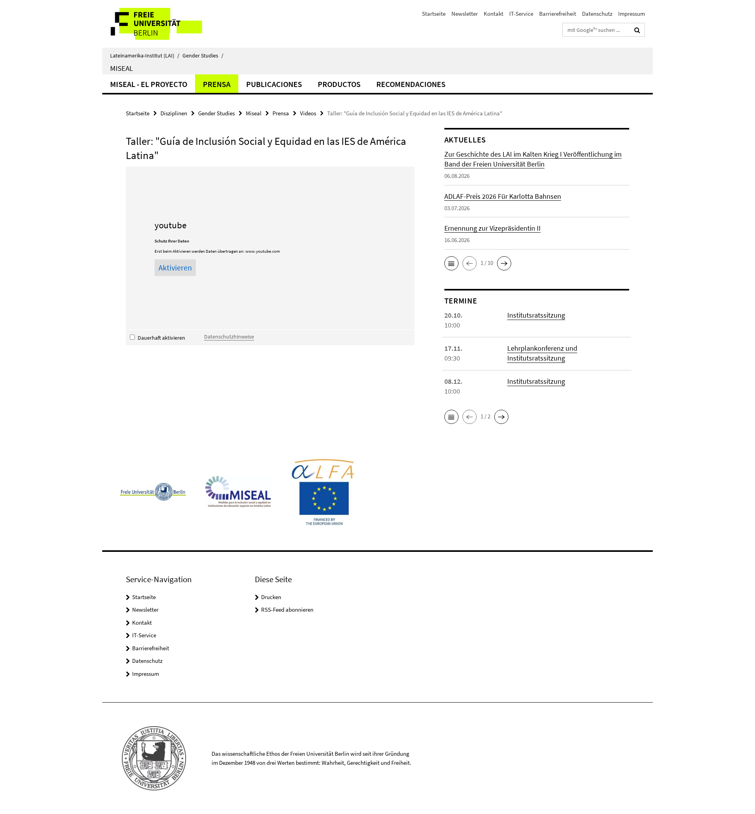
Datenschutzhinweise (229, 336)
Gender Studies (202, 55)
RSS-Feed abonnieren (287, 609)
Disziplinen (173, 113)
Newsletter (464, 13)
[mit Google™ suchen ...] (637, 30)
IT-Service (521, 13)
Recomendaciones (411, 84)
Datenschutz (597, 13)
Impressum (631, 13)
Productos (339, 84)
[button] (451, 263)
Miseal (121, 68)
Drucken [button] (271, 597)
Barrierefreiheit (557, 13)
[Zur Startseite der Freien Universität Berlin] (168, 24)
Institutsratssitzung (536, 315)
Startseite (434, 13)
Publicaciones (274, 84)
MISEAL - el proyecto (148, 84)
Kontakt (493, 13)
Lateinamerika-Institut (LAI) (144, 55)
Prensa (216, 84)
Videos (308, 113)
